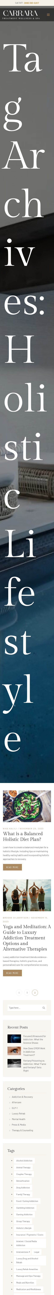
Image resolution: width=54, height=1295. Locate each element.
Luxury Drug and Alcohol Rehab (27, 1260)
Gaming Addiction (24, 1214)
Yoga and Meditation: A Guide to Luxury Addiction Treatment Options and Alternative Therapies (27, 938)
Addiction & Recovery (22, 1096)
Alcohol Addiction (24, 1160)
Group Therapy (23, 1221)
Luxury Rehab (18, 1113)
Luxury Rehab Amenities (27, 1269)
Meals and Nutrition (25, 1282)
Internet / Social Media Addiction (26, 1243)
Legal (36, 1252)
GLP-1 (14, 1108)
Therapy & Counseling (22, 1130)
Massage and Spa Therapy (28, 1276)
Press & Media (19, 1124)
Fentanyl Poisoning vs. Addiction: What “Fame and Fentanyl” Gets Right (34, 1065)
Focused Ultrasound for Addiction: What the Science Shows (34, 1039)
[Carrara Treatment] (21, 14)
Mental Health (18, 1119)
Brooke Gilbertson (16, 918)
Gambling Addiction (25, 1207)
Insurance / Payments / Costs (29, 1234)
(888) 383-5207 (31, 3)
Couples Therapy (24, 1174)
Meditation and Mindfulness (28, 1289)
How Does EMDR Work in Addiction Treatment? (34, 1051)
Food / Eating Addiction (27, 1201)
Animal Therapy (23, 1167)
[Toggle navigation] (48, 14)
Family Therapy (23, 1194)
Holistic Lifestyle (23, 1228)
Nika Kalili (10, 828)
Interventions (22, 1252)
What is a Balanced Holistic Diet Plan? (23, 836)
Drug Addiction (23, 1187)
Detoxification (22, 1181)
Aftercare (16, 1102)
